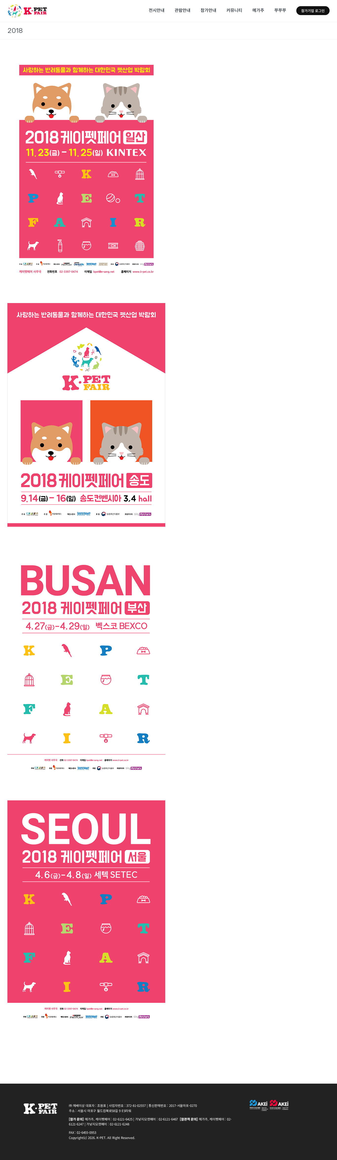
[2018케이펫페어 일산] (86, 57)
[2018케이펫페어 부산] (86, 554)
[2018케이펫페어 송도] (86, 306)
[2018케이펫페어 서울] (86, 803)
